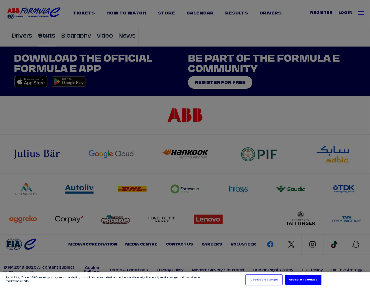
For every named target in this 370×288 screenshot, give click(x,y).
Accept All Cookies (303, 280)
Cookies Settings (264, 280)
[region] (185, 280)
